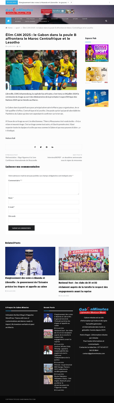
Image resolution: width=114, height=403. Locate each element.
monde (18, 21)
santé (84, 19)
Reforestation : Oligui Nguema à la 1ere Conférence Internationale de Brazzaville (21, 158)
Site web (11, 216)
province (43, 21)
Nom (10, 198)
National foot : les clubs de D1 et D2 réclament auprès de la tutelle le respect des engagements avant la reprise (83, 287)
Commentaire (14, 180)
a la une (18, 19)
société (54, 19)
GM (20, 46)
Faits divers (30, 21)
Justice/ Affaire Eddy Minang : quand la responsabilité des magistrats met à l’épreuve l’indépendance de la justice (62, 353)
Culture (65, 19)
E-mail (11, 207)
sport (75, 19)
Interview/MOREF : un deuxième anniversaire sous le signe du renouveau (65, 158)
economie (43, 19)
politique (31, 19)
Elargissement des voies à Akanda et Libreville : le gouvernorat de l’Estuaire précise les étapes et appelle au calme (26, 282)
